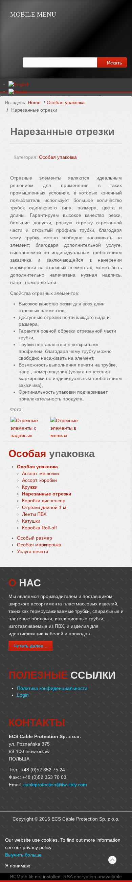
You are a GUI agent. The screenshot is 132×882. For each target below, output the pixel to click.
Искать (114, 62)
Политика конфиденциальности (52, 688)
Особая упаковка (66, 102)
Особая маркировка (39, 544)
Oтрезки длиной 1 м (44, 507)
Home (34, 102)
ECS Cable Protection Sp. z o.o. (57, 36)
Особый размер (34, 538)
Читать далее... (30, 646)
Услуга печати (32, 551)
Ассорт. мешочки (40, 473)
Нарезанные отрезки (46, 493)
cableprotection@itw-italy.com (55, 784)
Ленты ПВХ (34, 514)
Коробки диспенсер (43, 500)
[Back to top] (112, 860)
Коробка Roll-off (39, 527)
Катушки (31, 521)
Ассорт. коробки (39, 480)
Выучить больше (23, 855)
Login (23, 695)
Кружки (30, 487)
